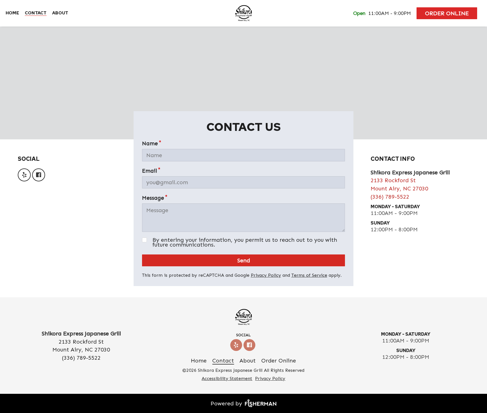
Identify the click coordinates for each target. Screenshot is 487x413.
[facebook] (39, 175)
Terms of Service (309, 275)
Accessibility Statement (227, 378)
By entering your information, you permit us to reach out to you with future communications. (244, 242)
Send (243, 260)
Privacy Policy (266, 275)
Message (153, 198)
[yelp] (25, 175)
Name (150, 143)
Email (149, 171)
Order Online (447, 13)
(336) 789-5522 (390, 196)
